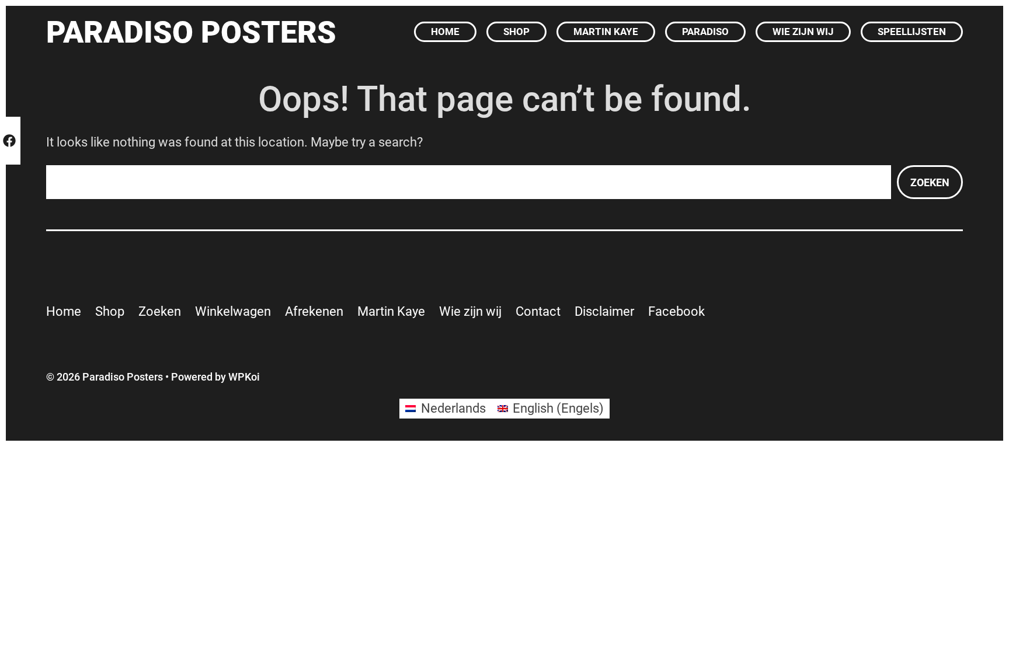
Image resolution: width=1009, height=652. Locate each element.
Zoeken (929, 182)
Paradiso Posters (191, 32)
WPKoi (244, 377)
